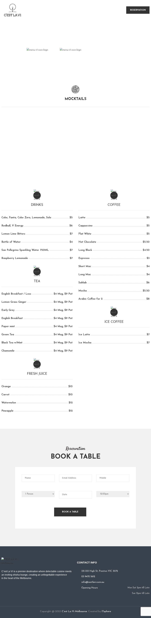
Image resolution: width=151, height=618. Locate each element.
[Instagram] (7, 588)
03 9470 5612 (88, 576)
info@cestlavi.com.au (92, 582)
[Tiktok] (12, 588)
